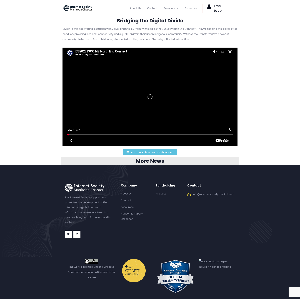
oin (222, 10)
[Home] (77, 8)
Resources (170, 8)
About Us (135, 8)
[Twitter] (68, 234)
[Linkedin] (76, 234)
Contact (152, 8)
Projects (190, 8)
